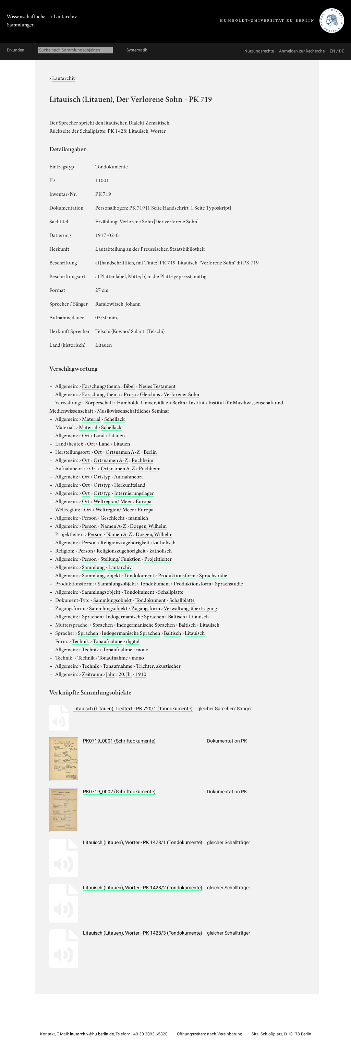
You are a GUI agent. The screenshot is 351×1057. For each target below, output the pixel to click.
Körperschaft (99, 402)
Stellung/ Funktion (120, 558)
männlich (138, 517)
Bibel (129, 385)
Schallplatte (170, 591)
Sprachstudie (213, 575)
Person (89, 517)
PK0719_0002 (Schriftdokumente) (119, 791)
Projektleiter (158, 558)
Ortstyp (102, 476)
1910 (140, 673)
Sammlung (93, 566)
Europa (144, 500)
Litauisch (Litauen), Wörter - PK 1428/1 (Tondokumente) (142, 842)
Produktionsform (176, 575)
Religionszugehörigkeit (124, 542)
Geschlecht (112, 517)
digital (133, 640)
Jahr (110, 673)
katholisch (164, 542)
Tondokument (139, 575)
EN (332, 51)
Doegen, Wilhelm (148, 525)
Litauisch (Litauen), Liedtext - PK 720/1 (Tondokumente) (133, 708)
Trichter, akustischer (158, 665)
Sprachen (92, 616)
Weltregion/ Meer (113, 500)
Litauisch (199, 616)
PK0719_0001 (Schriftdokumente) (119, 741)
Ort (86, 435)
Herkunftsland (129, 484)
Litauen (116, 435)
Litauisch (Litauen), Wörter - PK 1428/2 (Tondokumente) (142, 887)
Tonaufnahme (107, 640)
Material (91, 418)
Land (99, 435)
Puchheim (142, 459)
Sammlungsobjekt (101, 575)
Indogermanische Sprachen (135, 616)
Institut (197, 402)
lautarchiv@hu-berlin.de (92, 1034)
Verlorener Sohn (181, 393)
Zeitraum (92, 673)
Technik (80, 640)
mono (142, 649)
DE (341, 51)
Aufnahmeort (128, 476)
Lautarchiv (65, 16)
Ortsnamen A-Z (123, 451)
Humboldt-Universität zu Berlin (151, 402)
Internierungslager (134, 492)
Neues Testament (157, 385)
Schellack (114, 418)
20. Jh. (125, 673)
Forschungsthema (101, 385)
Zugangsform (145, 607)
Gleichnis (150, 393)
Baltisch (176, 616)
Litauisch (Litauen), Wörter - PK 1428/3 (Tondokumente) (142, 933)
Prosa (130, 393)
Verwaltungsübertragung (190, 607)
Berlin (150, 451)
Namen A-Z (113, 525)
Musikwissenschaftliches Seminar (133, 410)
